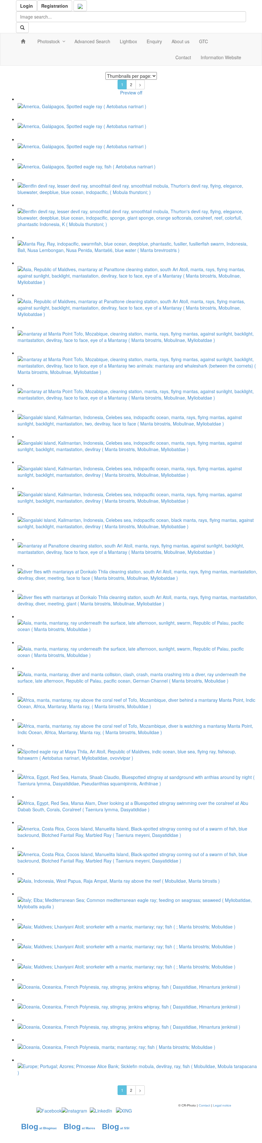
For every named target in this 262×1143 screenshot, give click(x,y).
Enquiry (154, 41)
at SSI (124, 1128)
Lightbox (128, 41)
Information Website (221, 57)
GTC (203, 41)
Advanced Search (92, 41)
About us (180, 41)
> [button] (140, 84)
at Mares (88, 1128)
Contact (183, 57)
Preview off (131, 92)
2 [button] (131, 84)
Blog (29, 1126)
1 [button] (122, 84)
